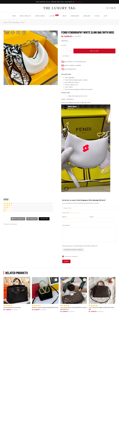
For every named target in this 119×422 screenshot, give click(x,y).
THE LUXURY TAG (59, 8)
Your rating (66, 213)
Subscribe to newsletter (70, 256)
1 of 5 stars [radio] (71, 212)
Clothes (53, 16)
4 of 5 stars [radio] (77, 212)
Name (64, 217)
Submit (66, 261)
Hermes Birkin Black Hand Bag (12, 307)
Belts (64, 16)
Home (14, 16)
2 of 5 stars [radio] (73, 212)
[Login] (112, 8)
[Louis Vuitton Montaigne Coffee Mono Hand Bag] (102, 290)
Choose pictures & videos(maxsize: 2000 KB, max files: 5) (79, 246)
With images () (19, 219)
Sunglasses (75, 16)
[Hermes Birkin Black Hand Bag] (17, 290)
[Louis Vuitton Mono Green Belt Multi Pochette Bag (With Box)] (73, 290)
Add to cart (94, 51)
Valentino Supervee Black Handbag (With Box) (45, 307)
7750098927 (79, 2)
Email (92, 217)
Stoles (97, 16)
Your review (66, 225)
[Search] (107, 8)
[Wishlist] (109, 8)
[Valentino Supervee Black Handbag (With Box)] (45, 290)
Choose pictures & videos (73, 249)
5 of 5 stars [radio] (79, 212)
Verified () (32, 219)
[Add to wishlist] (27, 279)
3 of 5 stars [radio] (75, 212)
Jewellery (86, 16)
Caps (105, 16)
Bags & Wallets (25, 16)
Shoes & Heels (40, 16)
